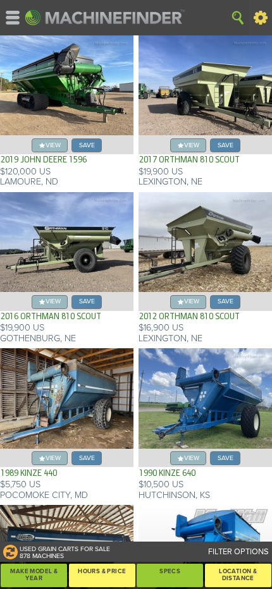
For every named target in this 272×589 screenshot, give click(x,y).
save (87, 145)
